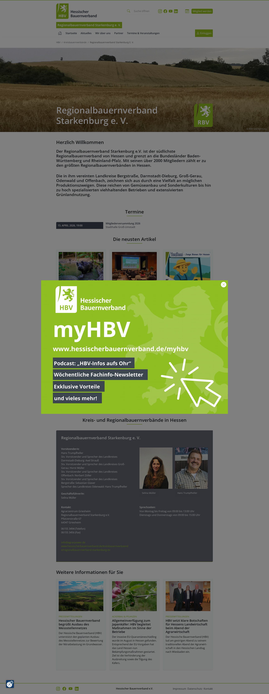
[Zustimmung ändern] (10, 684)
